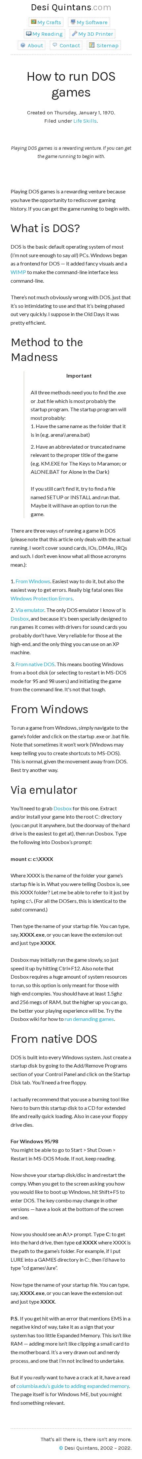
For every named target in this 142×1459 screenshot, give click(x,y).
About (34, 45)
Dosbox (20, 618)
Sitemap (107, 45)
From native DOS (35, 664)
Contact (69, 45)
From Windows (33, 581)
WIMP (18, 272)
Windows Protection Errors (42, 598)
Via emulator (30, 610)
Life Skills (85, 121)
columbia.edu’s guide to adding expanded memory (73, 1386)
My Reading (47, 33)
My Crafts (49, 22)
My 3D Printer (95, 33)
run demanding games (89, 1019)
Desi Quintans (71, 7)
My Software (92, 22)
